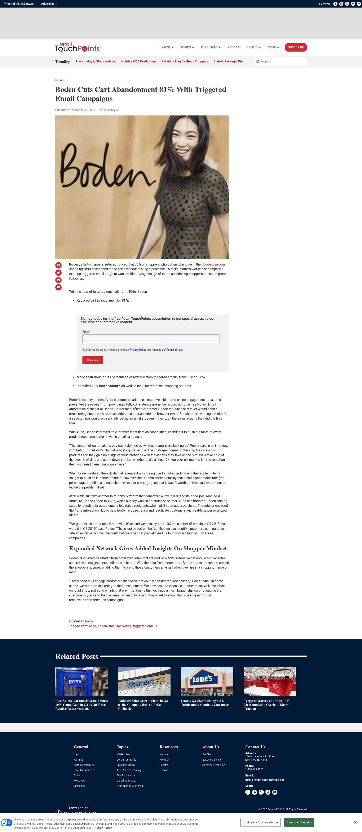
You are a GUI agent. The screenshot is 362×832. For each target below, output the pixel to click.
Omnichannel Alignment (130, 786)
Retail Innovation (126, 775)
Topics (186, 47)
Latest (165, 47)
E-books (164, 770)
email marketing (120, 626)
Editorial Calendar (212, 759)
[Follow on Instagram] (353, 4)
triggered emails (145, 626)
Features (78, 759)
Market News (124, 754)
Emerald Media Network (19, 3)
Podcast (234, 47)
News (60, 80)
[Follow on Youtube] (359, 4)
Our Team (207, 754)
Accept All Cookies (299, 822)
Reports (164, 765)
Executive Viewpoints (85, 770)
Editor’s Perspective (84, 765)
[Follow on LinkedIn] (341, 4)
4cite (92, 626)
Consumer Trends (126, 759)
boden (102, 626)
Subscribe (296, 47)
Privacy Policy (102, 827)
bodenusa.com (214, 264)
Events (252, 47)
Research (164, 759)
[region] (181, 822)
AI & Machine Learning (129, 770)
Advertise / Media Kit (213, 765)
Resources (209, 47)
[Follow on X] (347, 4)
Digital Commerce (126, 780)
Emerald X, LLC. (276, 809)
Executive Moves (126, 765)
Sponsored (79, 786)
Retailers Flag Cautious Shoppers (185, 61)
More (272, 47)
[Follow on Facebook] (335, 4)
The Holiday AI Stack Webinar (95, 61)
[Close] (355, 822)
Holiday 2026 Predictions (138, 61)
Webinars (165, 754)
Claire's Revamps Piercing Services (238, 61)
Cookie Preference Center (260, 822)
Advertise (47, 3)
